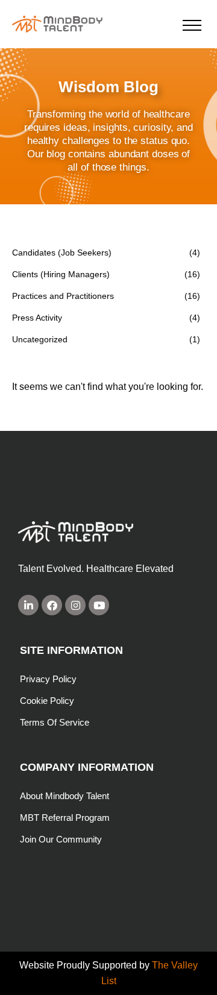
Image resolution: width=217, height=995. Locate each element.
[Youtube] (99, 605)
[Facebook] (52, 605)
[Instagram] (75, 605)
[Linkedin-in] (28, 605)
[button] (192, 25)
